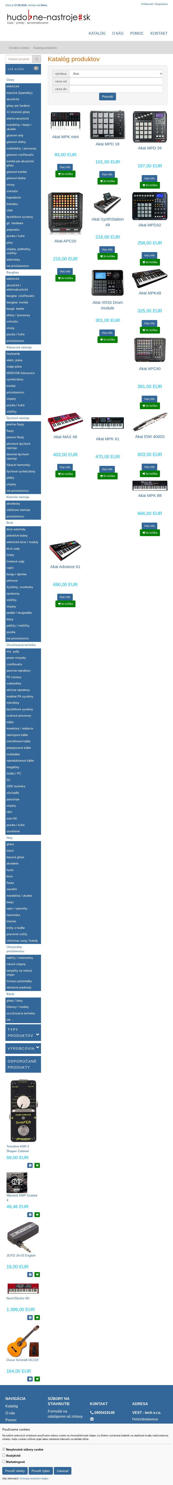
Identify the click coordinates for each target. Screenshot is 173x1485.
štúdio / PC (14, 773)
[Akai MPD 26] (150, 126)
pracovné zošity (17, 934)
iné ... (10, 1019)
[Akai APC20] (65, 213)
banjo (10, 902)
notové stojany (16, 964)
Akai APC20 (65, 241)
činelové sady (16, 561)
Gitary (10, 79)
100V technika (16, 786)
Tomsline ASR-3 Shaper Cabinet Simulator (18, 1151)
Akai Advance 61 (65, 566)
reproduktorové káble (20, 760)
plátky (10, 477)
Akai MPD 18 (107, 144)
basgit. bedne (15, 308)
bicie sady (13, 548)
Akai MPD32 (150, 225)
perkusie (12, 580)
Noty (10, 838)
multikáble (13, 754)
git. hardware (15, 223)
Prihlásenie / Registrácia (154, 4)
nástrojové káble (17, 735)
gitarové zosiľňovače (20, 154)
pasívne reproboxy (19, 670)
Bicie (10, 522)
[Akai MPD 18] (107, 124)
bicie (10, 876)
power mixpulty (16, 657)
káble (10, 722)
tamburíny (13, 593)
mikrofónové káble (18, 741)
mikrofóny (13, 702)
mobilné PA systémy (20, 696)
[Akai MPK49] (150, 278)
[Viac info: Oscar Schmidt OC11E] (30, 1379)
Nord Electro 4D (18, 1298)
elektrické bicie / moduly (22, 542)
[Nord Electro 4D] (23, 1288)
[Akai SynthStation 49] (107, 203)
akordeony (13, 503)
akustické (13, 99)
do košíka (67, 174)
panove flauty (15, 437)
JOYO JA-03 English (21, 1255)
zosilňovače (14, 664)
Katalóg (97, 33)
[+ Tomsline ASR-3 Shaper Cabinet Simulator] (37, 1165)
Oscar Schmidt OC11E (23, 1360)
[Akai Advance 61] (65, 550)
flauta (10, 883)
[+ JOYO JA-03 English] (37, 1274)
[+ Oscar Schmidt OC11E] (37, 1379)
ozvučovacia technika (21, 1013)
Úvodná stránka (19, 48)
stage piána (14, 366)
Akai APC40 (150, 368)
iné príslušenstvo (18, 266)
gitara (10, 844)
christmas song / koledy (22, 940)
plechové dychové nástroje (18, 446)
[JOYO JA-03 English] (23, 1237)
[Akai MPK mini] (65, 121)
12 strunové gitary (18, 112)
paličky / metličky (18, 625)
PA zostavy (14, 677)
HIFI (9, 812)
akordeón (12, 863)
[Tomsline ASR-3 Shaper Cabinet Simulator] (23, 1110)
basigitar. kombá (17, 302)
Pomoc (137, 33)
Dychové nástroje (18, 418)
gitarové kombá (17, 172)
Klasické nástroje (18, 497)
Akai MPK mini (65, 137)
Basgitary (13, 272)
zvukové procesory (19, 715)
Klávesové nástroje (19, 347)
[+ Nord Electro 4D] (37, 1317)
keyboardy (13, 353)
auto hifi (12, 818)
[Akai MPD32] (150, 206)
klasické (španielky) (19, 93)
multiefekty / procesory (21, 148)
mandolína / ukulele (19, 895)
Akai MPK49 (150, 293)
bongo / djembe (17, 574)
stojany (11, 398)
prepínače (13, 229)
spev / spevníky (17, 908)
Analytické (13, 1455)
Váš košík (22, 68)
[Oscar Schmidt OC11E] (23, 1341)
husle (10, 870)
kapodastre (14, 197)
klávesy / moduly (18, 1007)
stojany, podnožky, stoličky (19, 251)
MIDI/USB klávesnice (21, 373)
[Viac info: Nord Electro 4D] (30, 1317)
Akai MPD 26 (150, 148)
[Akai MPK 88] (150, 485)
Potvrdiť (107, 96)
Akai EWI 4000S (150, 436)
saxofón (12, 889)
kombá (11, 386)
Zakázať (62, 1471)
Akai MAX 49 (65, 437)
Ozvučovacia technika (21, 645)
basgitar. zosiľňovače (20, 296)
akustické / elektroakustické (17, 287)
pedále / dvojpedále (19, 612)
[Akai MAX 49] (65, 422)
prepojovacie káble (19, 747)
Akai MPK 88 (150, 495)
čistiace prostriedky (19, 981)
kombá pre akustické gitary (20, 163)
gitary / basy (15, 1000)
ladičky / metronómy (20, 957)
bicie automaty (16, 529)
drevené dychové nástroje (18, 456)
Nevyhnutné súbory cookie (24, 1449)
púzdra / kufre (16, 236)
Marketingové (15, 1462)
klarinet (11, 921)
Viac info (65, 167)
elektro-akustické (18, 118)
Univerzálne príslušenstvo (15, 949)
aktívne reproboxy (18, 690)
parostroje (13, 799)
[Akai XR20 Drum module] (107, 283)
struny (11, 184)
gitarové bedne (16, 178)
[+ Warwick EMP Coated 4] (37, 1214)
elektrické (13, 86)
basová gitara (15, 857)
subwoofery (14, 683)
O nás (117, 33)
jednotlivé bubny (17, 535)
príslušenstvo (15, 341)
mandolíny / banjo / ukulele (19, 127)
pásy (10, 242)
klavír (10, 850)
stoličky (12, 411)
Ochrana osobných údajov (34, 1478)
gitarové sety (15, 135)
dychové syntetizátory (21, 471)
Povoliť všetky (15, 1471)
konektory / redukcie (20, 728)
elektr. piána (14, 360)
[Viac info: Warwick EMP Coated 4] (30, 1214)
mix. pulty (13, 651)
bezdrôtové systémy (20, 217)
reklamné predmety (19, 987)
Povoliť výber (41, 1471)
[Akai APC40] (150, 350)
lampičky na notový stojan (19, 973)
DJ (8, 780)
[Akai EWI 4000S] (150, 422)
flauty (10, 431)
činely (10, 555)
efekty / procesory (18, 315)
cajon (10, 567)
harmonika (13, 915)
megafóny (13, 767)
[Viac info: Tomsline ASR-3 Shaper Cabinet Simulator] (30, 1165)
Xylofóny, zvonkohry (20, 587)
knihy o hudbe (16, 928)
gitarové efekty (16, 142)
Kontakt (159, 33)
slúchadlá (13, 792)
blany (10, 619)
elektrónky (13, 259)
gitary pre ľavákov (18, 105)
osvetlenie (13, 831)
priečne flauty (15, 424)
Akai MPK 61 (107, 439)
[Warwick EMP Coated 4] (17, 1182)
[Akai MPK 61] (107, 423)
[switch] (3, 1449)
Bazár (10, 994)
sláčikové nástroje (18, 510)
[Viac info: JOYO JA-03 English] (30, 1274)
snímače (12, 191)
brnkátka (12, 204)
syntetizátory (15, 379)
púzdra (11, 632)
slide (10, 210)
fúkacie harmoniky (18, 465)
